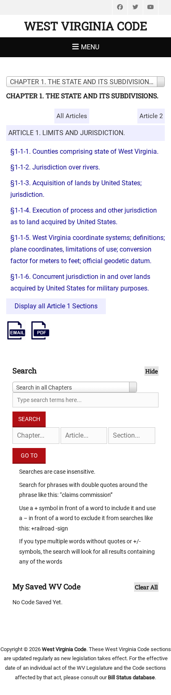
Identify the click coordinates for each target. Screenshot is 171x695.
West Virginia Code (85, 26)
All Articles (71, 116)
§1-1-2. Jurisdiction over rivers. (55, 167)
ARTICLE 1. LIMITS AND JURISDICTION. (66, 133)
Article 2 (151, 116)
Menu (90, 47)
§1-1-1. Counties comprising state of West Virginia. (84, 151)
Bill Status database (131, 677)
